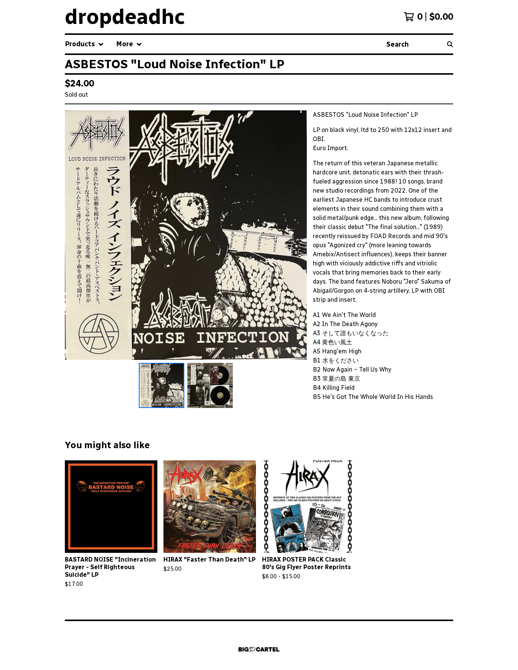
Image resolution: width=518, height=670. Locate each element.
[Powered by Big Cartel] (259, 649)
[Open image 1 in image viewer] (186, 235)
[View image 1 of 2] (161, 385)
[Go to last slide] (75, 235)
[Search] (450, 44)
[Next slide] (296, 235)
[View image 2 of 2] (210, 385)
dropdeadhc (125, 16)
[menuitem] (84, 44)
